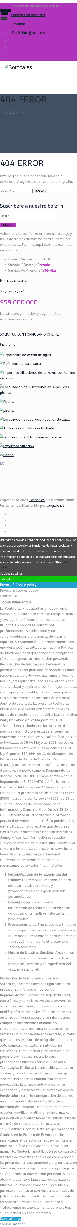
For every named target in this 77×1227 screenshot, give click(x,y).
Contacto (18, 24)
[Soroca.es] (38, 67)
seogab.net (55, 506)
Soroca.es (37, 500)
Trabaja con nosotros (28, 15)
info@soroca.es (34, 33)
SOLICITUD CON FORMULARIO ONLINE (29, 334)
